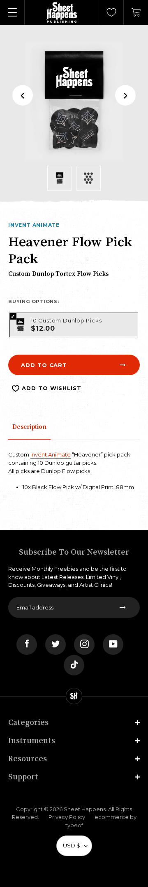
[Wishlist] (111, 12)
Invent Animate (34, 225)
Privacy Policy (67, 817)
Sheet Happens (85, 809)
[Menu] (12, 12)
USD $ (71, 845)
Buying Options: (33, 301)
